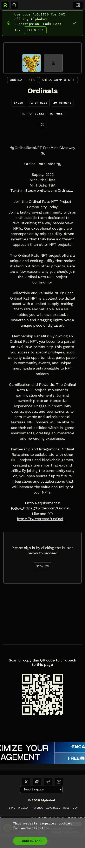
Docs (66, 807)
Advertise (53, 807)
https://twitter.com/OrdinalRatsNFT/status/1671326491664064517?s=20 (42, 519)
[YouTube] (59, 781)
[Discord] (37, 781)
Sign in (42, 566)
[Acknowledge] (74, 23)
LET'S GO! (35, 30)
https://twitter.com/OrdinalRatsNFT (49, 190)
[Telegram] (48, 781)
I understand (30, 841)
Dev (75, 807)
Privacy (23, 807)
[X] (42, 124)
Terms (11, 807)
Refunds (37, 807)
